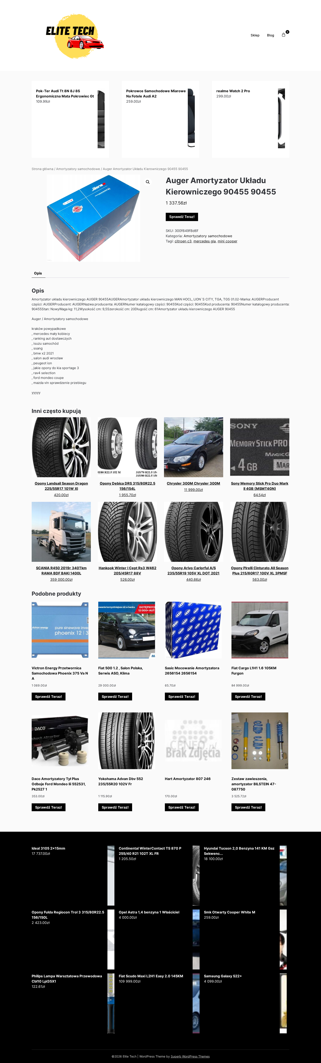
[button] (148, 182)
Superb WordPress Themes (190, 1056)
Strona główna (42, 169)
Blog (270, 35)
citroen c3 (183, 241)
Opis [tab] (38, 273)
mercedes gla (204, 241)
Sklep (255, 35)
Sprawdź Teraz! (182, 217)
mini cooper (227, 241)
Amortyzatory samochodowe (78, 169)
